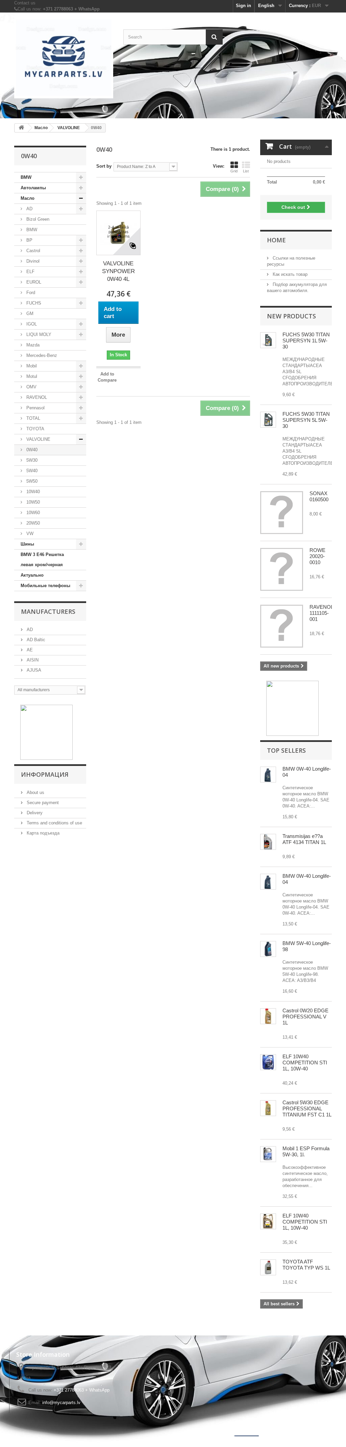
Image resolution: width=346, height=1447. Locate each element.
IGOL (31, 324)
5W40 (31, 470)
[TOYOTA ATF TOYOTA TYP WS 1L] (268, 1267)
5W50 (31, 481)
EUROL (33, 282)
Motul (31, 376)
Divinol (32, 261)
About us (34, 792)
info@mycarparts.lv (61, 1402)
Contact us (24, 2)
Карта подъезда (42, 833)
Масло (27, 198)
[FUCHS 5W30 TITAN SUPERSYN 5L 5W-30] (268, 340)
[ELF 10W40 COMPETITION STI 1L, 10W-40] (268, 1062)
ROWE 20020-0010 (317, 556)
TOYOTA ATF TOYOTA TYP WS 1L (306, 1265)
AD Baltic (35, 639)
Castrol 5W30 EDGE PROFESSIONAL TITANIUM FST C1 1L (306, 1108)
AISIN (32, 659)
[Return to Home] (21, 128)
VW (29, 533)
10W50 (32, 502)
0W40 (31, 449)
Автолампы (33, 187)
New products (291, 316)
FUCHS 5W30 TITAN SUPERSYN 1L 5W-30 (306, 340)
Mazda (32, 344)
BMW (26, 177)
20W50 (32, 523)
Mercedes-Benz (41, 355)
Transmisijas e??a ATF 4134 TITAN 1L (304, 839)
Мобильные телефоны (45, 585)
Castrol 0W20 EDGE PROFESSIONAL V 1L (305, 1017)
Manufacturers (48, 611)
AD (28, 208)
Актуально (32, 575)
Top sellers (286, 750)
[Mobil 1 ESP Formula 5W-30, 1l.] (268, 1154)
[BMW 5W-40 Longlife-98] (268, 949)
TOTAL (32, 418)
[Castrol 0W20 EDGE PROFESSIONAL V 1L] (268, 1016)
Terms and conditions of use (53, 822)
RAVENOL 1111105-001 (321, 613)
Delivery (34, 812)
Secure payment (42, 802)
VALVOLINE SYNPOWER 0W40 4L (118, 271)
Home (276, 240)
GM (29, 313)
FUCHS (33, 303)
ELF (29, 271)
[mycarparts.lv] (63, 58)
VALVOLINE (37, 439)
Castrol (32, 250)
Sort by (104, 166)
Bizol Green (37, 219)
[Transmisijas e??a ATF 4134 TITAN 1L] (268, 842)
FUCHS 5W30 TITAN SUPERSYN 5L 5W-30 (306, 420)
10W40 (32, 491)
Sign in (243, 5)
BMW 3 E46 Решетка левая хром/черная (42, 559)
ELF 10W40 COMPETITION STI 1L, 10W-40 (304, 1062)
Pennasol (35, 407)
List (246, 171)
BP (28, 240)
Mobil (31, 365)
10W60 (32, 512)
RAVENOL (36, 397)
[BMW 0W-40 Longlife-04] (268, 774)
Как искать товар (289, 274)
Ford (30, 292)
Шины (27, 544)
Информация (45, 774)
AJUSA (33, 670)
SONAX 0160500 (319, 496)
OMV (30, 386)
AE (29, 649)
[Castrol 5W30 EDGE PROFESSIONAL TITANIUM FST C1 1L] (268, 1108)
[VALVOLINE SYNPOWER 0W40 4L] (119, 233)
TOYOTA (34, 428)
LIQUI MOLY (38, 334)
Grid (234, 171)
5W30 (31, 460)
